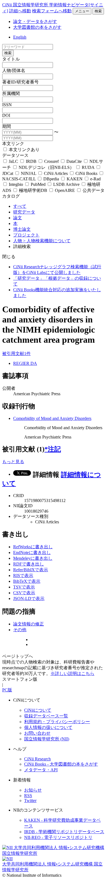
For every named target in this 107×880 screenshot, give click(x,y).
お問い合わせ (37, 733)
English (19, 37)
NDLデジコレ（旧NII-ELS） (46, 167)
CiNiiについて (37, 710)
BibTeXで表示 (26, 581)
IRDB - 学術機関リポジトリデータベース (64, 831)
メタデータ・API (41, 770)
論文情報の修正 (28, 624)
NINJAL (28, 173)
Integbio (16, 184)
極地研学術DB (33, 190)
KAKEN (75, 179)
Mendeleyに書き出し (32, 558)
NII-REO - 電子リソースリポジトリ (58, 837)
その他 (19, 629)
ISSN (7, 104)
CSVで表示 (24, 592)
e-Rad (95, 179)
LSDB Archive (66, 184)
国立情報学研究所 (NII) (46, 739)
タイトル (11, 59)
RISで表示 (23, 575)
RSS (28, 795)
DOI (6, 115)
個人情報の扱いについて (48, 727)
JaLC (13, 161)
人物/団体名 (13, 70)
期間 (6, 126)
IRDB (31, 161)
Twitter (30, 800)
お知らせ (33, 790)
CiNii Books (86, 173)
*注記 (52, 449)
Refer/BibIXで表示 (30, 569)
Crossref (51, 161)
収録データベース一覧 (46, 716)
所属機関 (11, 93)
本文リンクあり (24, 149)
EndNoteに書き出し (32, 552)
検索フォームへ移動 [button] (52, 10)
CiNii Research (37, 759)
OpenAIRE (65, 190)
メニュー (82, 11)
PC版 (7, 690)
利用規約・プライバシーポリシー (57, 721)
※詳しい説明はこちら (72, 673)
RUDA (88, 167)
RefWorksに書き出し (33, 546)
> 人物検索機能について (47, 240)
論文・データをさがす (35, 21)
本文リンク (13, 143)
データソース (15, 155)
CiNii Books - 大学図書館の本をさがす (61, 764)
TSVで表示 (24, 587)
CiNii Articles (56, 173)
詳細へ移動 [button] (20, 10)
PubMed (38, 184)
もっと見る (13, 461)
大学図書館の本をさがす (37, 27)
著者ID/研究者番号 (20, 82)
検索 (98, 11)
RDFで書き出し (28, 564)
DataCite (74, 161)
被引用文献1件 (16, 353)
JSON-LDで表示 (28, 598)
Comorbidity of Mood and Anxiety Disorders (52, 418)
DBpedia (51, 179)
